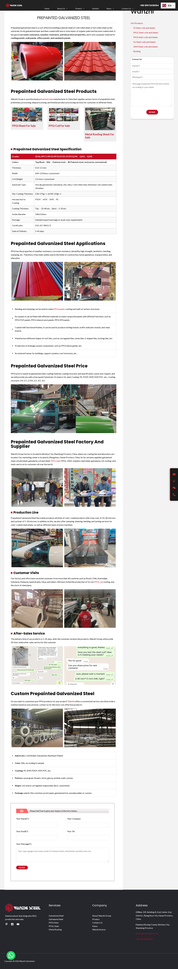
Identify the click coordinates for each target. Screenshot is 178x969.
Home (47, 8)
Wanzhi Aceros (99, 929)
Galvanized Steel (56, 915)
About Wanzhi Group (101, 915)
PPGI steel (55, 461)
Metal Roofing (55, 929)
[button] (66, 9)
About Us (61, 8)
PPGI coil (98, 582)
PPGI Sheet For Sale (24, 125)
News (109, 8)
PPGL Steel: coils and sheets (145, 32)
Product (78, 8)
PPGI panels (59, 309)
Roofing (136, 51)
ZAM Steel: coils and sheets (145, 46)
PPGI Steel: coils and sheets (145, 37)
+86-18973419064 (144, 939)
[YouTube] (18, 924)
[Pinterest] (6, 924)
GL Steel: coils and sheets (144, 42)
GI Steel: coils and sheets (144, 28)
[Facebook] (12, 924)
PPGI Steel (53, 922)
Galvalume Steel (56, 919)
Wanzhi (71, 701)
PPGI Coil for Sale (59, 125)
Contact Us (126, 8)
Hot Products (137, 23)
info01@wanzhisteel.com (147, 933)
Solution (95, 8)
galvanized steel (46, 99)
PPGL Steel (54, 926)
